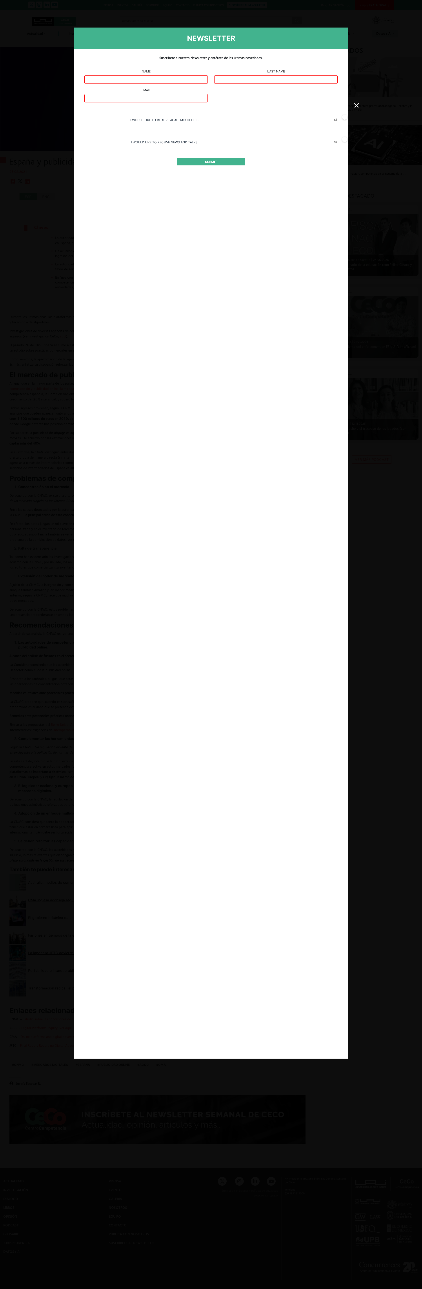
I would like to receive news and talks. (164, 142)
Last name (276, 71)
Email (146, 90)
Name (146, 71)
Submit (211, 162)
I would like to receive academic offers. (164, 120)
